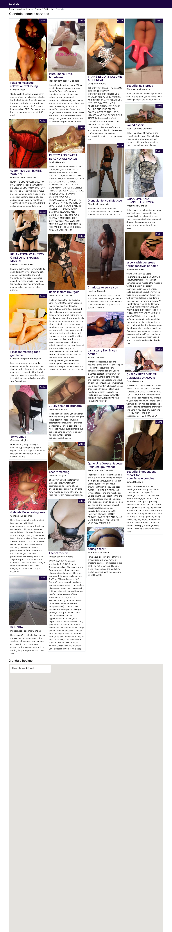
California (48, 9)
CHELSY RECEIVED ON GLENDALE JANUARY (141, 376)
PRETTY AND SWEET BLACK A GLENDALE (63, 157)
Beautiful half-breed (139, 85)
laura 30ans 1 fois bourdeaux (61, 75)
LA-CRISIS (14, 4)
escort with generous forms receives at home (142, 264)
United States (34, 9)
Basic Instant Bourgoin (64, 292)
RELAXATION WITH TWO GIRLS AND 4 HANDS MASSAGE (27, 258)
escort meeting (59, 472)
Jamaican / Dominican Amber (102, 352)
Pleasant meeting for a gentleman (25, 353)
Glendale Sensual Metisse (105, 200)
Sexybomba (18, 436)
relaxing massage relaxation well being (24, 84)
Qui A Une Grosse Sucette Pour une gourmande (105, 465)
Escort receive (59, 553)
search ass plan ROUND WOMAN (26, 172)
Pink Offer (17, 627)
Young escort (97, 549)
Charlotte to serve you (103, 287)
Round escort (135, 125)
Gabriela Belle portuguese (27, 512)
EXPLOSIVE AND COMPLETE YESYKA (140, 200)
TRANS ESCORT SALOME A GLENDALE (105, 78)
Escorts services (17, 9)
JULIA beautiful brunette (65, 405)
